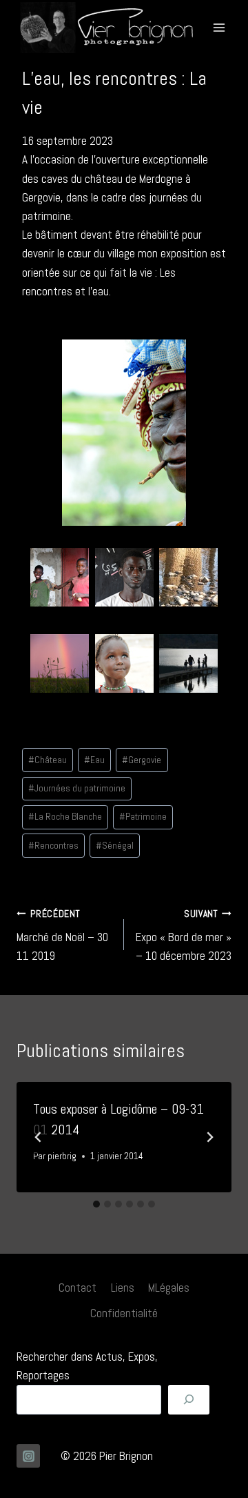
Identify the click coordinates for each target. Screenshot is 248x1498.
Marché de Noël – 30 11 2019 (62, 936)
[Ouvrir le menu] (218, 27)
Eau (94, 760)
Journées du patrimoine (76, 788)
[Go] (188, 1400)
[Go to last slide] (39, 1137)
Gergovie (141, 760)
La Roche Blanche (65, 816)
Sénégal (115, 845)
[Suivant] (209, 1137)
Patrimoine (143, 816)
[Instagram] (28, 1456)
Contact (77, 1287)
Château (47, 760)
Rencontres (53, 845)
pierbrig (62, 1156)
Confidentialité (124, 1313)
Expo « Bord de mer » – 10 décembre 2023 (183, 936)
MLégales (168, 1287)
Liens (122, 1287)
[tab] (96, 1204)
